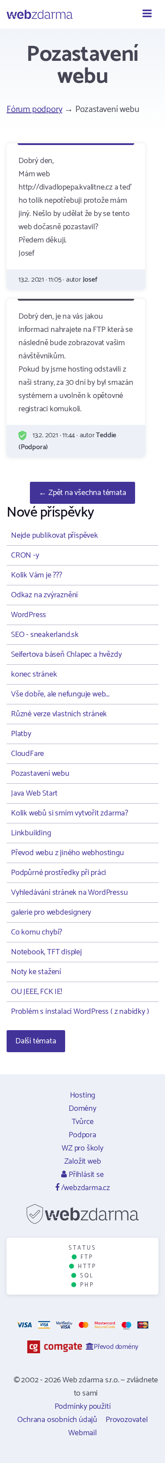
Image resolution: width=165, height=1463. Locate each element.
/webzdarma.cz (84, 1188)
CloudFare (27, 753)
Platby (21, 734)
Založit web (82, 1161)
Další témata (35, 1041)
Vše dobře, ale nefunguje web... (60, 694)
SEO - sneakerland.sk (45, 634)
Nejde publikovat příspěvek (54, 535)
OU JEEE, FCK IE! (36, 991)
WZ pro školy (82, 1148)
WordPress (28, 615)
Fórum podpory (34, 109)
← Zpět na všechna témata (82, 492)
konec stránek (34, 674)
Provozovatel (127, 1419)
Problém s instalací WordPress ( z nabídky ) (80, 1011)
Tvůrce (83, 1121)
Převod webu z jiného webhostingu (67, 853)
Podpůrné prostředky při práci (58, 872)
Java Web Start (34, 793)
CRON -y (25, 555)
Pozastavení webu (40, 773)
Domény (82, 1108)
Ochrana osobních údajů (57, 1419)
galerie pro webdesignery (51, 912)
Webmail (82, 1433)
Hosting (82, 1095)
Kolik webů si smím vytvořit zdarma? (69, 813)
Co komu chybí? (36, 932)
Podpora (82, 1135)
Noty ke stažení (36, 972)
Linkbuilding (31, 833)
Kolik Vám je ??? (36, 575)
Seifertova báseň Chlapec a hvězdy (66, 654)
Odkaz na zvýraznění (44, 595)
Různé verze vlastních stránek (59, 714)
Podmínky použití (83, 1406)
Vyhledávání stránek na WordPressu (69, 892)
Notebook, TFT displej (46, 952)
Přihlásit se (85, 1174)
